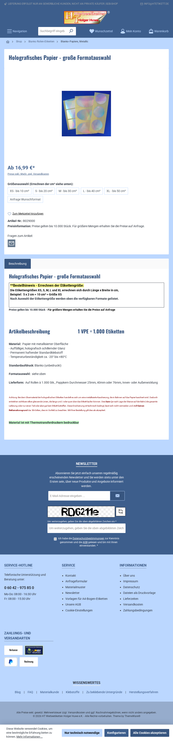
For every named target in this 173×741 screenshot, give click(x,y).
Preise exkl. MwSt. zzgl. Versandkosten (28, 174)
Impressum (130, 581)
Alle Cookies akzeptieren (149, 732)
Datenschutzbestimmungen (88, 538)
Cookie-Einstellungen (79, 610)
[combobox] (52, 31)
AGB (85, 542)
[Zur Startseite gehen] (86, 17)
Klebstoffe (72, 692)
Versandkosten (133, 604)
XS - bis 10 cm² (19, 191)
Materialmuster (75, 587)
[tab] (17, 263)
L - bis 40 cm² (91, 191)
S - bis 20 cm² (44, 191)
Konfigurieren (116, 732)
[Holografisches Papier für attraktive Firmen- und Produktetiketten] (86, 113)
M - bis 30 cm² (68, 191)
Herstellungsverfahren (143, 692)
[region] (86, 113)
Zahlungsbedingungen (138, 610)
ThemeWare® (132, 716)
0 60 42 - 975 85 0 (19, 587)
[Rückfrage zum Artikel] (11, 243)
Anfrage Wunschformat (25, 199)
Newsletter (72, 593)
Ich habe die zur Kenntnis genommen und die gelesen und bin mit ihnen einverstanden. (88, 542)
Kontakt (70, 575)
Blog (18, 692)
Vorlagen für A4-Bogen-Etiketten (86, 598)
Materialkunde (49, 692)
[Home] (8, 42)
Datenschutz (131, 587)
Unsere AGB (73, 604)
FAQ (30, 692)
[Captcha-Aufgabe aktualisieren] (121, 511)
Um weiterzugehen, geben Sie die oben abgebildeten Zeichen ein (81, 521)
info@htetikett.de (156, 3)
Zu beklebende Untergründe (104, 692)
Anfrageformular (76, 581)
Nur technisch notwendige (82, 732)
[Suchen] (71, 31)
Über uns (129, 575)
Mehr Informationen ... (29, 736)
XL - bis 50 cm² (116, 191)
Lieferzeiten (130, 598)
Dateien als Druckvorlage (139, 593)
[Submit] (117, 496)
